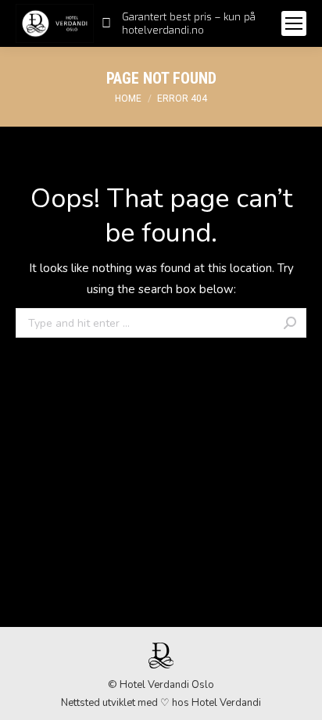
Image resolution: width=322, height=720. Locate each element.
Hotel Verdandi (226, 703)
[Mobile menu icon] (293, 23)
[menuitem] (184, 23)
